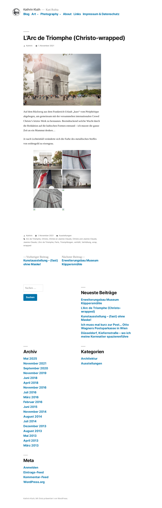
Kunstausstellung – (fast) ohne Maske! (103, 318)
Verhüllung (86, 242)
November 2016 (34, 387)
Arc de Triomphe (33, 239)
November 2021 (34, 363)
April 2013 (30, 440)
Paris (57, 242)
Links (77, 14)
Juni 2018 (30, 378)
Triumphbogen (66, 242)
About (67, 14)
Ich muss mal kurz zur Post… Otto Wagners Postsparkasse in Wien (105, 326)
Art (33, 14)
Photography (49, 14)
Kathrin (29, 46)
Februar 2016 (32, 402)
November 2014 (34, 411)
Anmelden (30, 467)
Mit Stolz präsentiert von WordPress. (52, 498)
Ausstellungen (65, 235)
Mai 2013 (30, 435)
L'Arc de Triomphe (46, 242)
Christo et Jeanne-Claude (60, 239)
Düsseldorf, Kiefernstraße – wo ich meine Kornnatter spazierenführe (106, 334)
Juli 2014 (30, 421)
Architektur (89, 358)
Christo (45, 239)
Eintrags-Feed (33, 472)
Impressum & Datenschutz (101, 14)
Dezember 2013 (34, 426)
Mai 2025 (30, 358)
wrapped (27, 245)
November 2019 (34, 373)
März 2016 (31, 397)
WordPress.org (34, 482)
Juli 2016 (29, 392)
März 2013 (31, 445)
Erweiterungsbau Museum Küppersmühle (100, 301)
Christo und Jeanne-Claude (85, 239)
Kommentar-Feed (36, 477)
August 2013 (32, 431)
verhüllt (77, 242)
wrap (94, 242)
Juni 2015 (30, 407)
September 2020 (35, 368)
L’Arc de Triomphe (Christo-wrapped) (101, 309)
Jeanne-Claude (30, 242)
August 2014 (32, 416)
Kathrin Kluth (31, 9)
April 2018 (30, 382)
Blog (26, 14)
